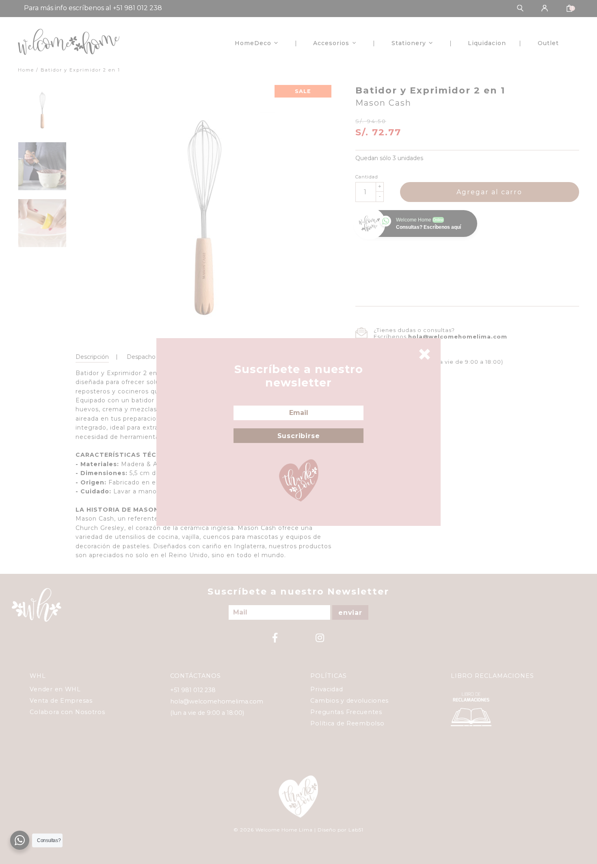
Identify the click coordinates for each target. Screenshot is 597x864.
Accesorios (331, 43)
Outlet (548, 43)
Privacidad (326, 689)
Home (26, 70)
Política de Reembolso (347, 723)
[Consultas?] (19, 840)
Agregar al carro (489, 192)
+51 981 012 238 (193, 690)
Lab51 (355, 830)
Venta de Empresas (61, 700)
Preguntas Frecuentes (346, 712)
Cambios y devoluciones (349, 700)
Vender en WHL (55, 689)
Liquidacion (487, 43)
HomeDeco (253, 43)
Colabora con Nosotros (67, 712)
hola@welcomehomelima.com (457, 336)
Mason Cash (383, 103)
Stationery (409, 43)
